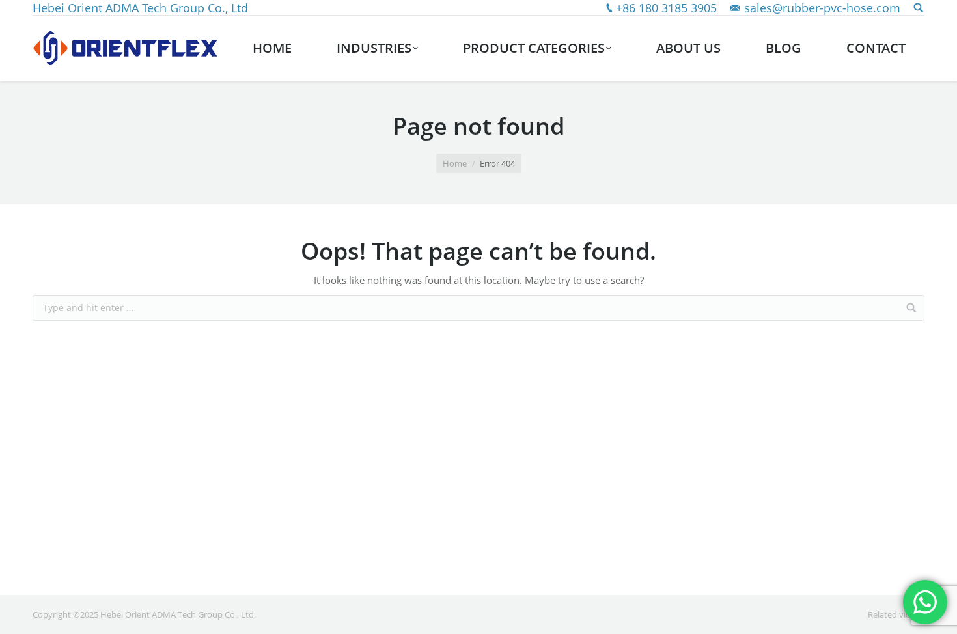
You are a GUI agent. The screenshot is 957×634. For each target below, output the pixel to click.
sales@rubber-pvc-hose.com (822, 8)
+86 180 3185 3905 (666, 8)
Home (455, 163)
